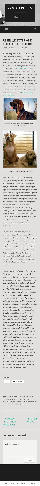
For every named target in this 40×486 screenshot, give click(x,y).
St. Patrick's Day (31, 401)
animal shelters (12, 396)
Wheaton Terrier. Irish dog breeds (14, 404)
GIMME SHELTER (25, 68)
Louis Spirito (20, 7)
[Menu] (6, 29)
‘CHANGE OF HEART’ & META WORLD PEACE (9, 422)
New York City (28, 399)
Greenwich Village (16, 399)
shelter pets (20, 401)
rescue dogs (11, 401)
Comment (29, 460)
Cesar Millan (23, 396)
